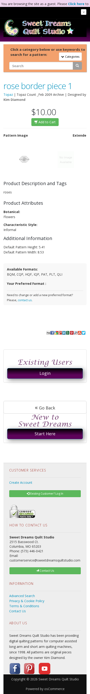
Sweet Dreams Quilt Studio (59, 679)
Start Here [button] (45, 433)
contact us (25, 300)
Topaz (8, 94)
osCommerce (54, 689)
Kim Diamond (14, 99)
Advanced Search (22, 596)
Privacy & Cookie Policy (26, 601)
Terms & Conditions (24, 606)
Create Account (20, 482)
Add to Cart (47, 122)
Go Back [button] (45, 407)
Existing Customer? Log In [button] (46, 494)
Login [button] (45, 373)
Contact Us (17, 611)
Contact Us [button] (46, 571)
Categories (71, 56)
